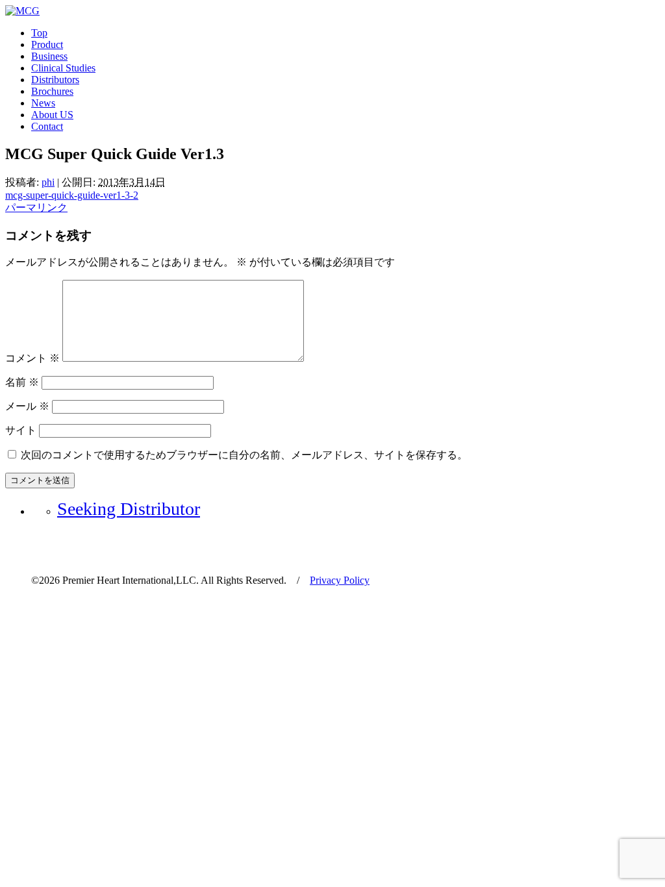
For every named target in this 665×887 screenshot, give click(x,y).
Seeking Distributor (128, 509)
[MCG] (22, 10)
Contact (47, 126)
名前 (22, 382)
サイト (20, 430)
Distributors (55, 79)
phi (48, 182)
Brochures (52, 91)
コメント (32, 358)
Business (49, 56)
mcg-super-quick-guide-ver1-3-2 (71, 195)
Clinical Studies (63, 67)
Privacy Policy (340, 580)
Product (47, 44)
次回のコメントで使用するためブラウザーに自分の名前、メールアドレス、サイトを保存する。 (244, 454)
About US (52, 114)
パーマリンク (36, 207)
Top (39, 32)
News (43, 102)
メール (27, 406)
